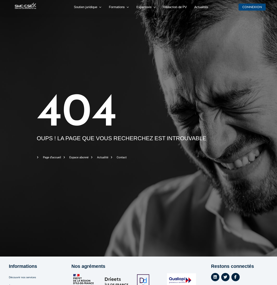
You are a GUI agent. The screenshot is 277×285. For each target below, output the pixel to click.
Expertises (144, 7)
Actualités (201, 7)
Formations (117, 7)
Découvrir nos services (22, 277)
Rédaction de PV (175, 7)
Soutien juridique (85, 7)
